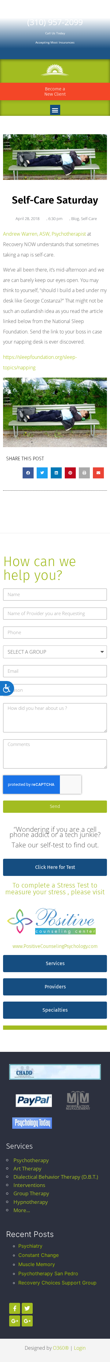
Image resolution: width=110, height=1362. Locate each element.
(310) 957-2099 (55, 22)
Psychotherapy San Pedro (48, 1273)
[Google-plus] (14, 1320)
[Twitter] (27, 1308)
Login (80, 1348)
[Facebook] (14, 1308)
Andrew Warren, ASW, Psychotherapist (44, 233)
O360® (61, 1348)
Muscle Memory (36, 1264)
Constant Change (38, 1255)
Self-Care (89, 218)
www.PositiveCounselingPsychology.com (55, 946)
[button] (55, 110)
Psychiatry (30, 1246)
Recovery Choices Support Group (57, 1283)
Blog (75, 218)
